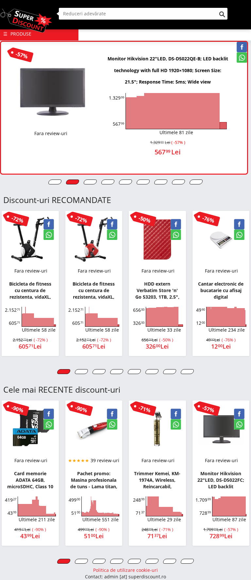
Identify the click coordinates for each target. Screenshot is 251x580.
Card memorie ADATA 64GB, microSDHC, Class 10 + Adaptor (30, 480)
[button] (55, 182)
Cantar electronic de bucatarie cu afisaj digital (220, 290)
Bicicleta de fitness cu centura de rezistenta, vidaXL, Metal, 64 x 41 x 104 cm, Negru (30, 290)
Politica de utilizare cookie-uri (125, 570)
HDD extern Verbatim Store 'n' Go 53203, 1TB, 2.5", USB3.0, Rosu (157, 290)
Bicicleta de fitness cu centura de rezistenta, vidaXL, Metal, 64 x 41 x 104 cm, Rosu (94, 290)
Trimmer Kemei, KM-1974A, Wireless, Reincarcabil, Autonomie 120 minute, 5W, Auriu (157, 480)
